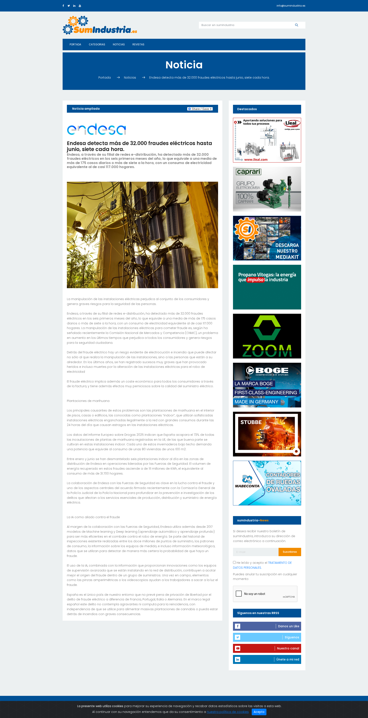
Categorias (97, 44)
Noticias (119, 44)
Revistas (138, 44)
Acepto (259, 712)
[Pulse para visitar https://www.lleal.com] (267, 140)
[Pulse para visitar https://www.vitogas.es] (267, 287)
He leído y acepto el (262, 565)
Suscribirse (290, 552)
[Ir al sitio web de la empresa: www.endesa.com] (96, 128)
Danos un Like (288, 626)
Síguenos (292, 637)
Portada (75, 44)
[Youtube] (80, 5)
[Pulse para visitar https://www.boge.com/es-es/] (267, 385)
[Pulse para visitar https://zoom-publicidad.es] (267, 336)
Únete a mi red (287, 659)
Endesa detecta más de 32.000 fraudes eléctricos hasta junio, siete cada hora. (209, 77)
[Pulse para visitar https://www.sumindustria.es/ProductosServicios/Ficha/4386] (267, 238)
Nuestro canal (288, 648)
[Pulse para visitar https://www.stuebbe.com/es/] (267, 434)
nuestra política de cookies (228, 712)
